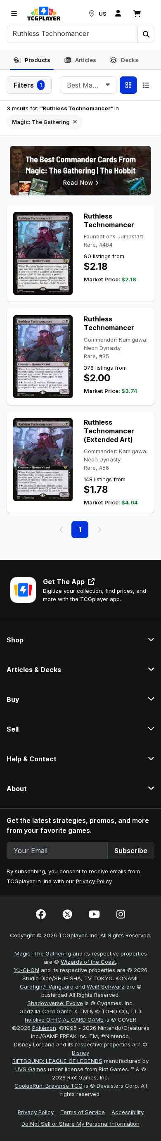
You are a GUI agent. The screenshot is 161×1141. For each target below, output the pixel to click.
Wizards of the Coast (88, 961)
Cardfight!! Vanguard (46, 986)
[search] (72, 33)
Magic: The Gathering (42, 953)
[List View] (145, 85)
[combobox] (88, 85)
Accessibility (127, 1112)
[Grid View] (128, 85)
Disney (80, 1052)
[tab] (32, 60)
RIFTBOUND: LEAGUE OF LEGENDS (57, 1061)
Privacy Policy (93, 881)
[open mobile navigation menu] (14, 13)
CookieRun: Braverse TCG (48, 1085)
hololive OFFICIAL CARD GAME (64, 1019)
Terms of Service (82, 1112)
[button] (145, 34)
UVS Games (30, 1069)
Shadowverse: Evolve (55, 1003)
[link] (43, 14)
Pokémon (44, 1028)
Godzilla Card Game (45, 1011)
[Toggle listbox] (108, 85)
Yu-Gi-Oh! (26, 970)
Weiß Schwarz (106, 986)
